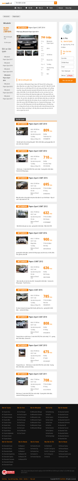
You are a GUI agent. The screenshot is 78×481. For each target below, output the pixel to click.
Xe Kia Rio (48, 425)
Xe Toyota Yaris (6, 425)
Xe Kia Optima (49, 430)
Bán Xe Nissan (63, 442)
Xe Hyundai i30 (62, 425)
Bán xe (40, 8)
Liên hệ (25, 479)
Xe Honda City (34, 448)
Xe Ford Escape (21, 420)
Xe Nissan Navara (63, 448)
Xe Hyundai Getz (62, 438)
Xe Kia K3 (48, 414)
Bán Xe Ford (21, 408)
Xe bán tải (47, 456)
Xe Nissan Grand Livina (65, 454)
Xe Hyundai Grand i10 (63, 420)
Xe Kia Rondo (49, 433)
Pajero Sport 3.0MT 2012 (33, 206)
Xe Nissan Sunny (63, 446)
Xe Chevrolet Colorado (8, 459)
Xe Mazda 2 (21, 446)
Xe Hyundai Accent (63, 414)
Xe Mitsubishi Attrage (36, 412)
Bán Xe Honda (35, 442)
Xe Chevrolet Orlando (7, 462)
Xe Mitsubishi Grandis (36, 414)
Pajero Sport (16, 16)
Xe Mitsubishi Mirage (35, 428)
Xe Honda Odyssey (36, 456)
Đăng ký (61, 8)
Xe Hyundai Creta (62, 430)
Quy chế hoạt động (13, 479)
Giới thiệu (4, 479)
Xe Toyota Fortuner (7, 417)
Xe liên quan (7, 42)
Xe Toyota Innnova (7, 414)
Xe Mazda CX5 (22, 454)
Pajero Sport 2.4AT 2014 (32, 124)
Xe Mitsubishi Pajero (35, 420)
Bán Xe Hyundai (62, 408)
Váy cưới (32, 479)
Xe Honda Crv (34, 454)
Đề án (20, 479)
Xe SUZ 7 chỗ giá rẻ (49, 451)
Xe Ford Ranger (21, 412)
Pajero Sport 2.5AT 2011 (32, 374)
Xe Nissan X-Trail (63, 456)
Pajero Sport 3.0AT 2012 (32, 151)
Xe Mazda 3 (21, 448)
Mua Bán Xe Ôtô (49, 442)
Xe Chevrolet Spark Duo (8, 454)
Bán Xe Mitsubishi (35, 408)
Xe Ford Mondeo (21, 430)
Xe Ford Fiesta (21, 425)
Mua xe (19, 8)
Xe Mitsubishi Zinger (35, 425)
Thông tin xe (7, 31)
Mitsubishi (6, 16)
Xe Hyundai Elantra (63, 433)
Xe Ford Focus (21, 422)
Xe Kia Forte (49, 422)
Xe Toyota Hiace (6, 430)
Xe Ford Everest (21, 417)
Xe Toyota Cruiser (7, 436)
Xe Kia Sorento (50, 428)
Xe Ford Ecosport (22, 414)
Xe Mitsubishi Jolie (35, 417)
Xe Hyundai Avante (63, 417)
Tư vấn (19, 12)
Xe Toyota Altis (6, 420)
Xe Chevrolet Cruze (7, 446)
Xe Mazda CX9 (22, 456)
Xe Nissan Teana (63, 451)
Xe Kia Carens (49, 417)
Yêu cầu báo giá (67, 80)
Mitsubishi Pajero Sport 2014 (6, 77)
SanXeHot (63, 479)
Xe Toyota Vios (6, 412)
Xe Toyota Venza (6, 428)
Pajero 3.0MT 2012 (30, 261)
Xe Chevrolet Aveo (7, 448)
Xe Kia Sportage (50, 436)
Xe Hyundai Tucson (63, 428)
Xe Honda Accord (35, 446)
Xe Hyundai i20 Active (64, 422)
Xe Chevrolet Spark (7, 451)
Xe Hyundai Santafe (63, 412)
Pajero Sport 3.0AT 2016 (32, 233)
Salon (51, 8)
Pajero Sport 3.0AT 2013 (32, 345)
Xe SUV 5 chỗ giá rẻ (49, 448)
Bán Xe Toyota (6, 408)
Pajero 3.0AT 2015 (30, 290)
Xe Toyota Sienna (6, 438)
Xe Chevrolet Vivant (7, 464)
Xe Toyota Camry (6, 422)
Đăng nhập (68, 8)
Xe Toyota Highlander (7, 433)
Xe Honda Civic (35, 451)
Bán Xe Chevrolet (7, 442)
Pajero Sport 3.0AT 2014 (32, 317)
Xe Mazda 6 (21, 451)
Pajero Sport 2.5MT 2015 (33, 178)
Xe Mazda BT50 (22, 459)
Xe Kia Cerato (49, 420)
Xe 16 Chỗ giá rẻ (48, 454)
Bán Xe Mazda (22, 442)
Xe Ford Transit (21, 433)
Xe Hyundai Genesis (63, 436)
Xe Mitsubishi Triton (35, 422)
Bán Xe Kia (49, 408)
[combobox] (67, 71)
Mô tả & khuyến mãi (8, 38)
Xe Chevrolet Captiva (7, 456)
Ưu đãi (30, 8)
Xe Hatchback (48, 446)
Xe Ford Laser (21, 428)
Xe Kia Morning (50, 412)
